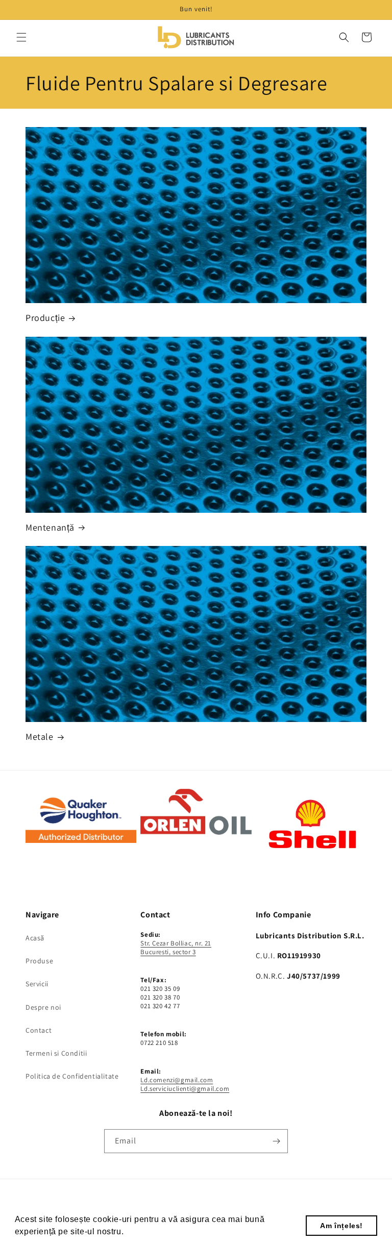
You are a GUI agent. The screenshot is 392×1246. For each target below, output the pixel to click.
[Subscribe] (276, 1141)
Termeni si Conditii (56, 1053)
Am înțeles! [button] (341, 1226)
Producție (45, 317)
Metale (40, 736)
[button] (21, 37)
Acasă (35, 937)
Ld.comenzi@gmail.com (176, 1080)
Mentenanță (50, 527)
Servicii (37, 983)
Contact (39, 1030)
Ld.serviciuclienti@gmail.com (184, 1088)
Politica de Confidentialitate (72, 1076)
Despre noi (43, 1007)
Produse (39, 960)
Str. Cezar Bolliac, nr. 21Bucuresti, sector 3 (175, 947)
